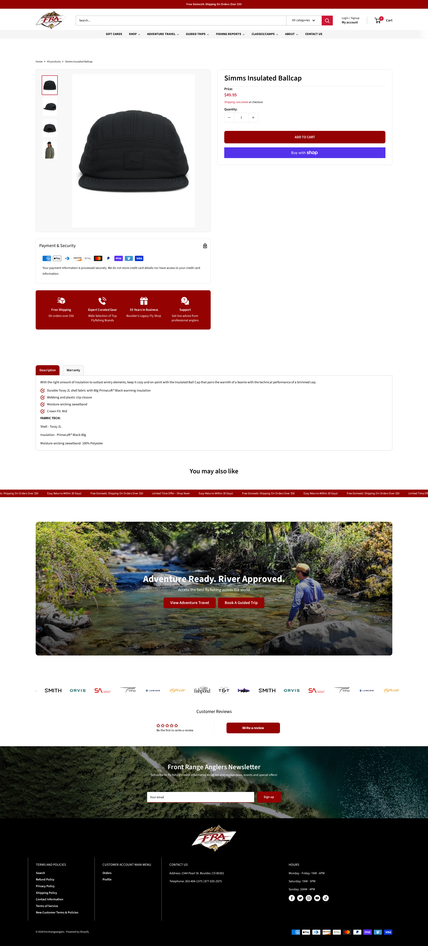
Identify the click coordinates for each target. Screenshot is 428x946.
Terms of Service (47, 906)
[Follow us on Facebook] (292, 898)
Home (39, 62)
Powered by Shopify (77, 932)
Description (47, 370)
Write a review (253, 727)
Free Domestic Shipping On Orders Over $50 (214, 4)
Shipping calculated (236, 102)
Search (40, 873)
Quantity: (230, 109)
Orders (107, 873)
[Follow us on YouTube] (317, 898)
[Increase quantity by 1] (253, 117)
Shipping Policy (46, 893)
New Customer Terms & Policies (57, 912)
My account (350, 22)
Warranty (73, 370)
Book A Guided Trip (241, 603)
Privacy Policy (45, 886)
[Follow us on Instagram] (309, 898)
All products (54, 62)
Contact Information (49, 899)
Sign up (269, 797)
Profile (107, 879)
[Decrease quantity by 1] (229, 117)
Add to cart (305, 137)
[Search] (327, 20)
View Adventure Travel (189, 603)
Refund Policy (45, 879)
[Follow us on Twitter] (300, 898)
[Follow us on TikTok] (326, 898)
